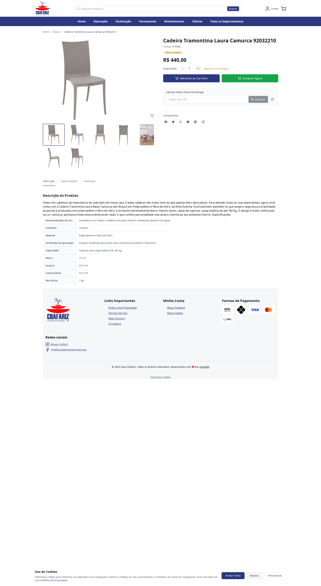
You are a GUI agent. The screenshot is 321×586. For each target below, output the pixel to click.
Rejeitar (254, 575)
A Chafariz (114, 324)
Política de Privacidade (122, 308)
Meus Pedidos (176, 308)
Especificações (69, 181)
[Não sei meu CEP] (272, 99)
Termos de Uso (117, 313)
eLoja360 (204, 366)
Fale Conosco (116, 318)
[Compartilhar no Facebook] (166, 122)
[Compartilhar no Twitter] (173, 122)
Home (46, 31)
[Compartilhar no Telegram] (188, 122)
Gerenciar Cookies (160, 377)
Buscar (233, 8)
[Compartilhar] (203, 122)
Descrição (48, 181)
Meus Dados (175, 313)
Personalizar (275, 575)
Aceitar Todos (233, 575)
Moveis (57, 31)
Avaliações (89, 181)
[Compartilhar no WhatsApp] (180, 122)
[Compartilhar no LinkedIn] (195, 122)
